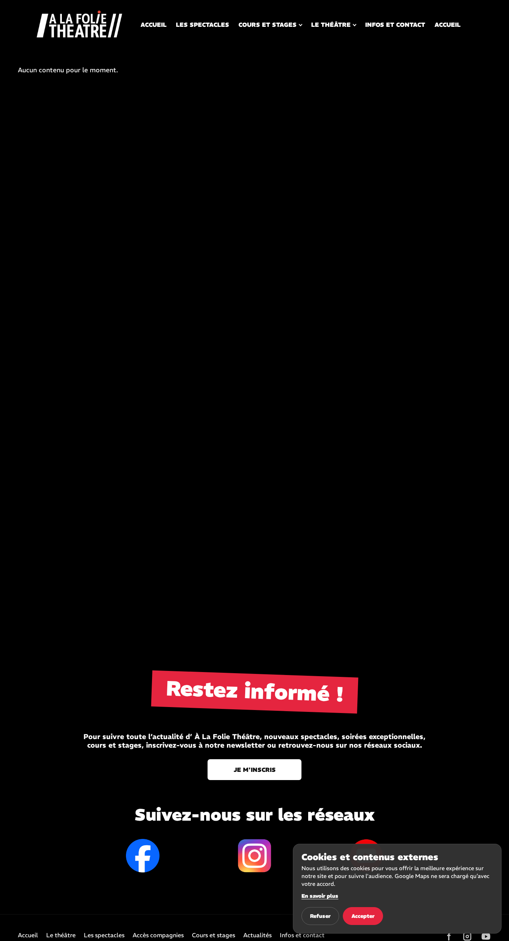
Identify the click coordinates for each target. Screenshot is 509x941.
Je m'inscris (255, 769)
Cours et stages (267, 24)
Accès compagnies (158, 935)
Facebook (142, 855)
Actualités (257, 935)
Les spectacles (202, 24)
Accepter (362, 916)
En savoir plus (319, 896)
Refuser (320, 916)
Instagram (254, 855)
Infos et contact (395, 24)
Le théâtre (331, 24)
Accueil (153, 24)
